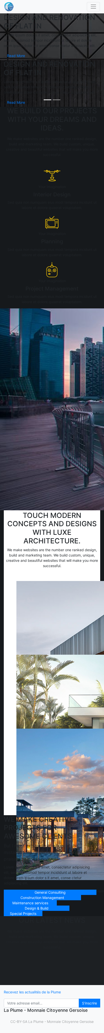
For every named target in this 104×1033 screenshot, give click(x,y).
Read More (16, 56)
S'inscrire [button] (89, 1003)
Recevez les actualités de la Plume (32, 992)
